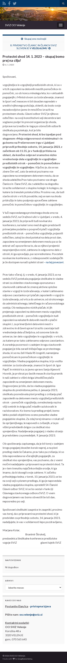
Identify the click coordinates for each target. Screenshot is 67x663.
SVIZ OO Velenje (15, 25)
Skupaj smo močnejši (35, 38)
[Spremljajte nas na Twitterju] (14, 2)
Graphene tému (25, 659)
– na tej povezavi (53, 262)
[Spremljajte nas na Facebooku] (9, 2)
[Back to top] (59, 655)
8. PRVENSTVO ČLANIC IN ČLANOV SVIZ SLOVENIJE (33, 47)
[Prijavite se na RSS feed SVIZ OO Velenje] (4, 2)
